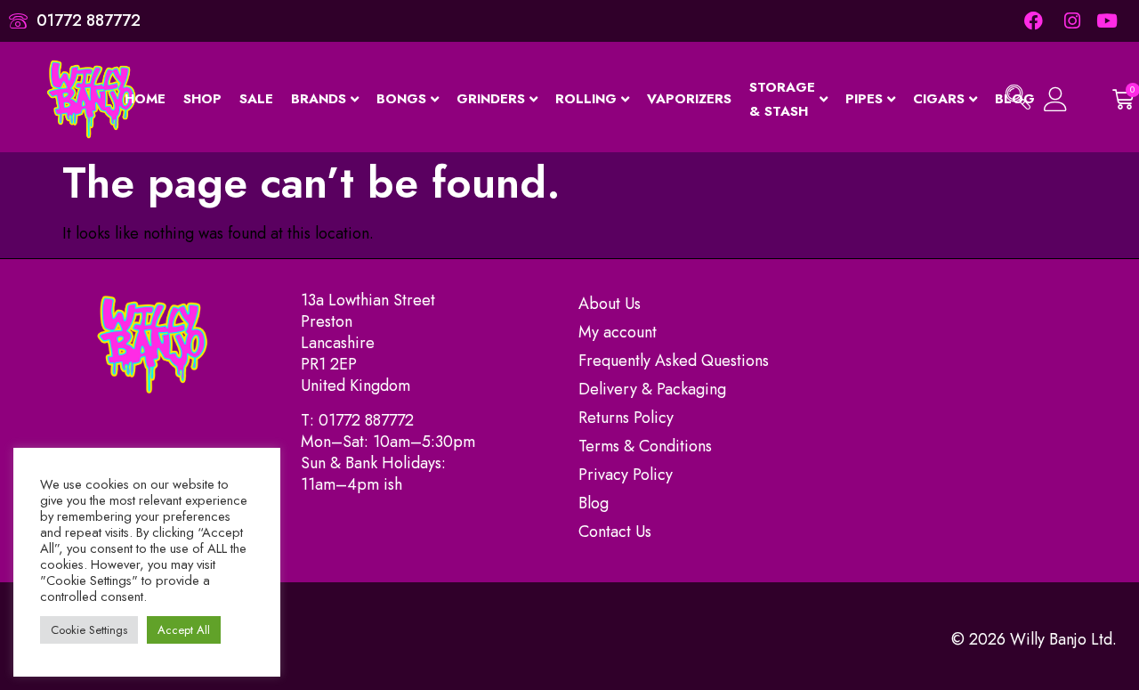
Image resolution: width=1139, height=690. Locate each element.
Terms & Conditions (645, 446)
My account (617, 332)
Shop (202, 99)
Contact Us (614, 531)
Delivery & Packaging (652, 389)
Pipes (864, 99)
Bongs (401, 99)
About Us (609, 303)
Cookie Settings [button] (89, 629)
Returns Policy (626, 417)
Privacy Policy (625, 474)
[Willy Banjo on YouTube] (1108, 21)
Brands (318, 99)
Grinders (490, 99)
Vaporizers (689, 99)
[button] (1018, 100)
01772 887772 (366, 420)
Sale (256, 99)
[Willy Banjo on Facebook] (1033, 21)
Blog (593, 503)
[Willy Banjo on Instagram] (1071, 21)
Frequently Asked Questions (673, 360)
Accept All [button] (184, 629)
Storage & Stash (782, 99)
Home (145, 99)
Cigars (939, 99)
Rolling (586, 99)
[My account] (1057, 99)
